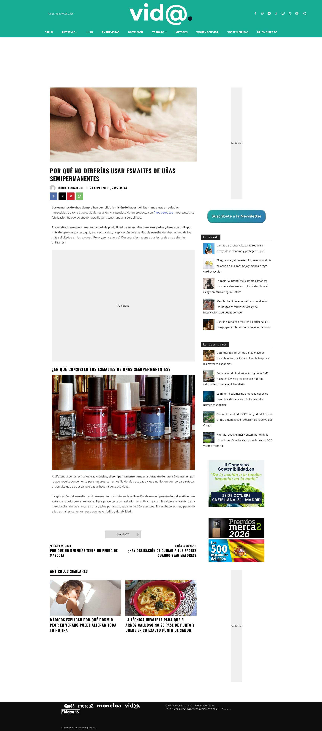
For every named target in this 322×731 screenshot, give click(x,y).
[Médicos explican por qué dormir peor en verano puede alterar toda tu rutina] (85, 598)
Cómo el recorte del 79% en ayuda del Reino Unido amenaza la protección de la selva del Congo (237, 419)
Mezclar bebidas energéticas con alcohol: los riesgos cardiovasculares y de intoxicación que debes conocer (235, 307)
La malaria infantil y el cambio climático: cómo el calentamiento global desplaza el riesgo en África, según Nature (235, 286)
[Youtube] (296, 13)
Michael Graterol (71, 188)
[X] (290, 13)
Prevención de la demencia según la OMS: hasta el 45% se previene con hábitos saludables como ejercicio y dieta (236, 378)
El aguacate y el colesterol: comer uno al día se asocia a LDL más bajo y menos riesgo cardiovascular (237, 266)
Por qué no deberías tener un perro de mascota (84, 553)
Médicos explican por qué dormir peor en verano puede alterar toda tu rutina (83, 625)
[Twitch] (282, 13)
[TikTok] (276, 13)
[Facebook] (255, 13)
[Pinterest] (71, 196)
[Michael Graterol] (53, 188)
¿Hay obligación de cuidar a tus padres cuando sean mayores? (162, 553)
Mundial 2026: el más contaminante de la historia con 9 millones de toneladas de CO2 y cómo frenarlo (237, 440)
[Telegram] (269, 13)
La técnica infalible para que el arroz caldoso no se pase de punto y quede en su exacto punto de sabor (160, 625)
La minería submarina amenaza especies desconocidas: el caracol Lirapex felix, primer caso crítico (235, 399)
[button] (304, 13)
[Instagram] (262, 13)
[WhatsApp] (79, 196)
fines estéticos (163, 212)
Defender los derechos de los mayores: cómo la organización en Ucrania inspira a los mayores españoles (236, 358)
